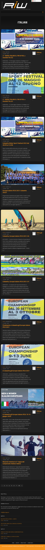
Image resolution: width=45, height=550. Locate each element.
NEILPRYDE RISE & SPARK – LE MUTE (8, 519)
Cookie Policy (30, 542)
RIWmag (39, 52)
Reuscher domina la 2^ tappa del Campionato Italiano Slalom (13, 463)
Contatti (17, 542)
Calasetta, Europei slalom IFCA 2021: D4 (16, 236)
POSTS (39, 54)
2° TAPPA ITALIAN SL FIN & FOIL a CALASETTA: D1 (14, 100)
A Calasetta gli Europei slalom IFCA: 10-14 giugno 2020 (16, 415)
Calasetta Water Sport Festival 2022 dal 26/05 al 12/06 (16, 144)
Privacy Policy (23, 542)
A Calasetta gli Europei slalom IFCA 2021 (16, 371)
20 (19, 485)
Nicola (2, 525)
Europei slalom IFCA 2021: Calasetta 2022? (15, 191)
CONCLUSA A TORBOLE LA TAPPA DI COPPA (10, 536)
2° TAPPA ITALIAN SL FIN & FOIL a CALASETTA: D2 (14, 56)
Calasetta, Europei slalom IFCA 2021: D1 (16, 281)
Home (13, 542)
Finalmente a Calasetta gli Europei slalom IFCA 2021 (16, 326)
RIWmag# (4, 232)
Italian (34, 0)
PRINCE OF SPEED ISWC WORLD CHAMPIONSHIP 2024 (12, 532)
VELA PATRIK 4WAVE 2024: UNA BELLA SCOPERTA (11, 523)
